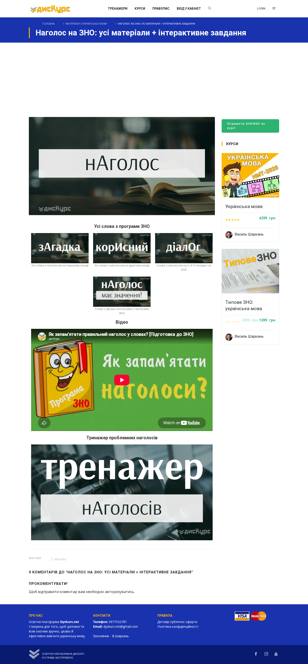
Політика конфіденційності (177, 626)
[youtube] (276, 654)
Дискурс (78, 653)
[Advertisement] (154, 76)
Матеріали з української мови (86, 23)
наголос (60, 559)
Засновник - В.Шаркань (111, 636)
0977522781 (118, 622)
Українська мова (243, 206)
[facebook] (256, 654)
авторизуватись (119, 591)
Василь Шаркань (249, 234)
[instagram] (266, 654)
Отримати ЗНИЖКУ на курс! (246, 125)
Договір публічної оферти (177, 622)
